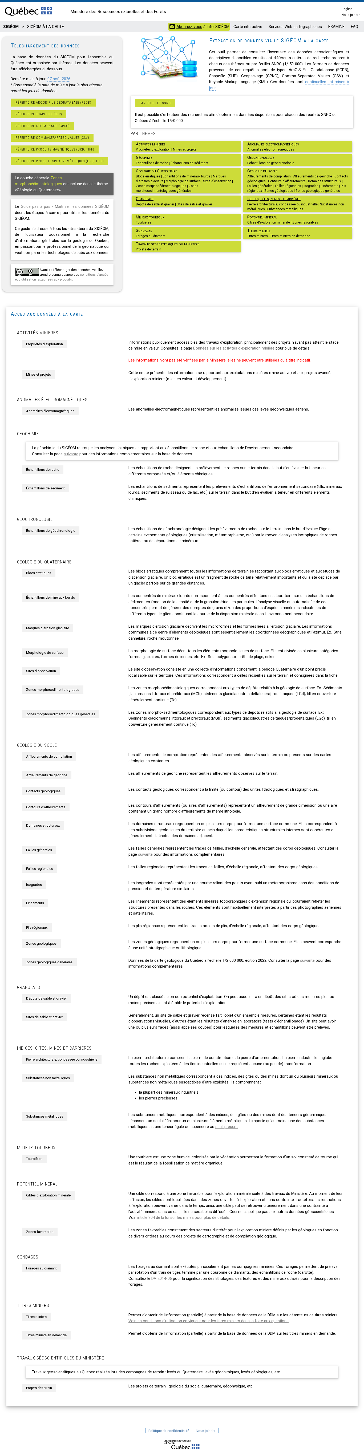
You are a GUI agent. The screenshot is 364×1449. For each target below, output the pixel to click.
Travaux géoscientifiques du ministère (167, 244)
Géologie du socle (262, 171)
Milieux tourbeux (150, 217)
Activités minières (150, 144)
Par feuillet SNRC (155, 103)
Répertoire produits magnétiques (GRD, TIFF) (54, 149)
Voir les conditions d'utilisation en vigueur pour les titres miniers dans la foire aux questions (208, 1320)
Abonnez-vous (189, 26)
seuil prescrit (226, 1126)
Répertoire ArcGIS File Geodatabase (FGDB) (53, 102)
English (347, 9)
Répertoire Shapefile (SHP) (38, 114)
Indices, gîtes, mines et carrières (274, 198)
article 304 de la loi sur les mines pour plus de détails (183, 1217)
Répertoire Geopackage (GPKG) (42, 126)
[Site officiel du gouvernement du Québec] (28, 16)
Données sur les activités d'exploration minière (233, 348)
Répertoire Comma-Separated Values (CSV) (52, 138)
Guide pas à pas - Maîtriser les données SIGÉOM (65, 206)
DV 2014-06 (161, 1278)
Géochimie (144, 157)
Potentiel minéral (262, 217)
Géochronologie (260, 157)
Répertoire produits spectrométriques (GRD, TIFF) (59, 161)
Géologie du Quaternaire (156, 171)
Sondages (144, 230)
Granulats (144, 198)
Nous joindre (351, 15)
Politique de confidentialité (168, 1431)
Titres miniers (258, 230)
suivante (71, 454)
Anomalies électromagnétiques (273, 144)
